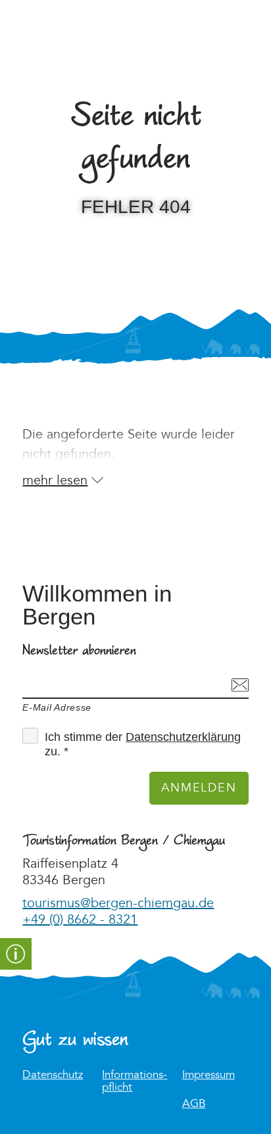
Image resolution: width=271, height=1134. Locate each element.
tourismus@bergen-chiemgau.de (118, 903)
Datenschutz (52, 1075)
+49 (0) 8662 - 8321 (79, 919)
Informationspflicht (134, 1081)
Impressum (208, 1075)
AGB (194, 1104)
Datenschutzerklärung (183, 737)
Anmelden (198, 787)
